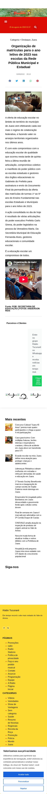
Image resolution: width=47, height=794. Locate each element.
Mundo (11, 741)
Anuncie (12, 674)
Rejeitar (23, 788)
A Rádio (11, 683)
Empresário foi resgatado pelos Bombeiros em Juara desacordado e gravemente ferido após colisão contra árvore (28, 502)
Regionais (12, 726)
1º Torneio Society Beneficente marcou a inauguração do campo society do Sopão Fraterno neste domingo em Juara (28, 486)
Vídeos (11, 698)
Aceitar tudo (23, 774)
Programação (14, 677)
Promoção (12, 735)
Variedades (13, 701)
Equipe (11, 680)
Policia (11, 738)
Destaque (26, 40)
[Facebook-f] (4, 628)
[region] (23, 770)
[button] (6, 21)
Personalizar (23, 781)
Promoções (13, 643)
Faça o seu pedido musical (13, 664)
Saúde (11, 717)
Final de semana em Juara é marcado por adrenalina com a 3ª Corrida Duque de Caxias (28, 515)
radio (10, 646)
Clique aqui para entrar (38, 381)
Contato (11, 671)
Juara (34, 40)
